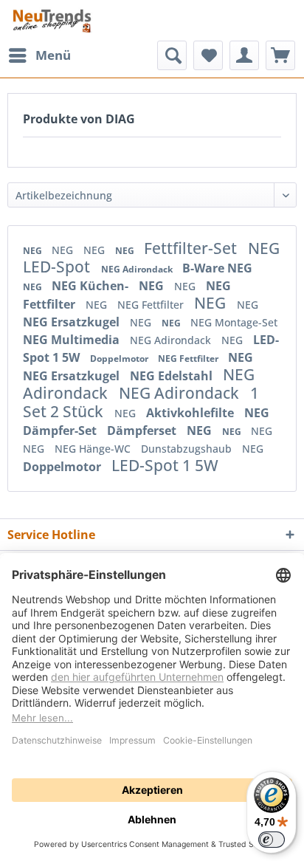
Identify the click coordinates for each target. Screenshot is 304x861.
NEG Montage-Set (233, 322)
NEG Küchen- (91, 286)
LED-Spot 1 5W (164, 465)
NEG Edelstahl (172, 376)
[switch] (271, 839)
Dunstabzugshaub (188, 449)
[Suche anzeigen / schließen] (172, 55)
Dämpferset (143, 430)
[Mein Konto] (244, 55)
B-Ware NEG (217, 268)
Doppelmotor (120, 358)
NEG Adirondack (138, 269)
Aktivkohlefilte (191, 413)
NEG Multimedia (72, 340)
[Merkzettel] (208, 55)
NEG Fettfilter (152, 305)
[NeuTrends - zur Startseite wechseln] (52, 20)
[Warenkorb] (280, 55)
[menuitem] (39, 55)
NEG (33, 250)
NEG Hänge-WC (94, 449)
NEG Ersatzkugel (72, 322)
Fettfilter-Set (192, 248)
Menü (53, 55)
